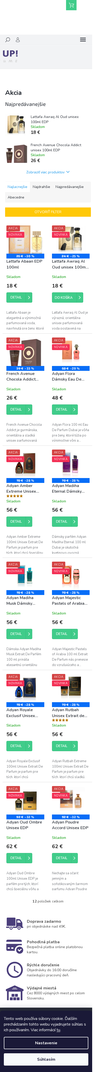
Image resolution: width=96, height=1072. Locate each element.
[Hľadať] (8, 40)
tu (58, 1030)
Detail (16, 297)
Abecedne (16, 197)
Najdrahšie (41, 186)
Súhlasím (46, 1059)
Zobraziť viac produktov (45, 172)
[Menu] (83, 40)
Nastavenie (46, 1043)
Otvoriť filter (48, 212)
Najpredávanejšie (70, 186)
